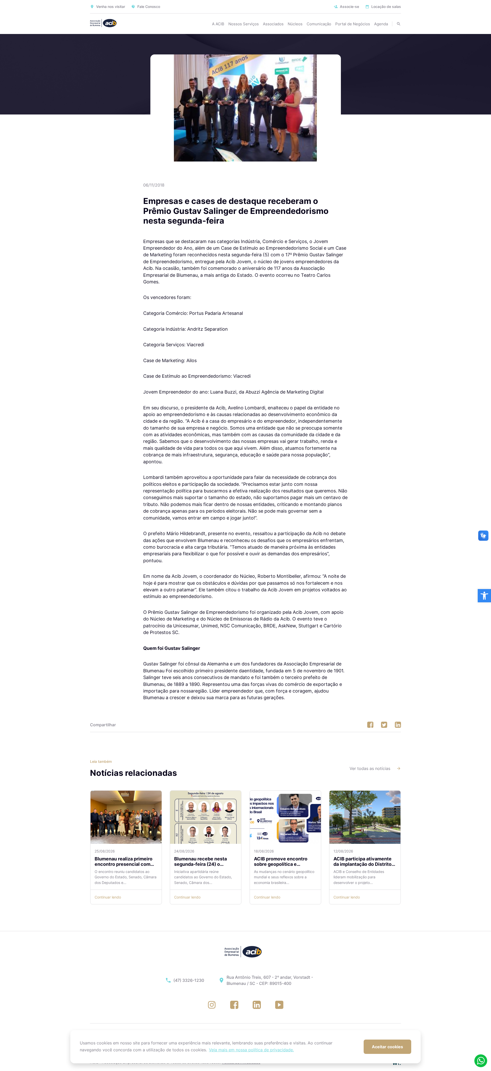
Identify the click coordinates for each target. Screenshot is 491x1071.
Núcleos (295, 23)
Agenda (381, 23)
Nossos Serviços (243, 23)
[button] (484, 595)
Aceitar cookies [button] (387, 1046)
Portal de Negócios (352, 23)
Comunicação (319, 23)
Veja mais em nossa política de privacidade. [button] (251, 1049)
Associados (273, 23)
